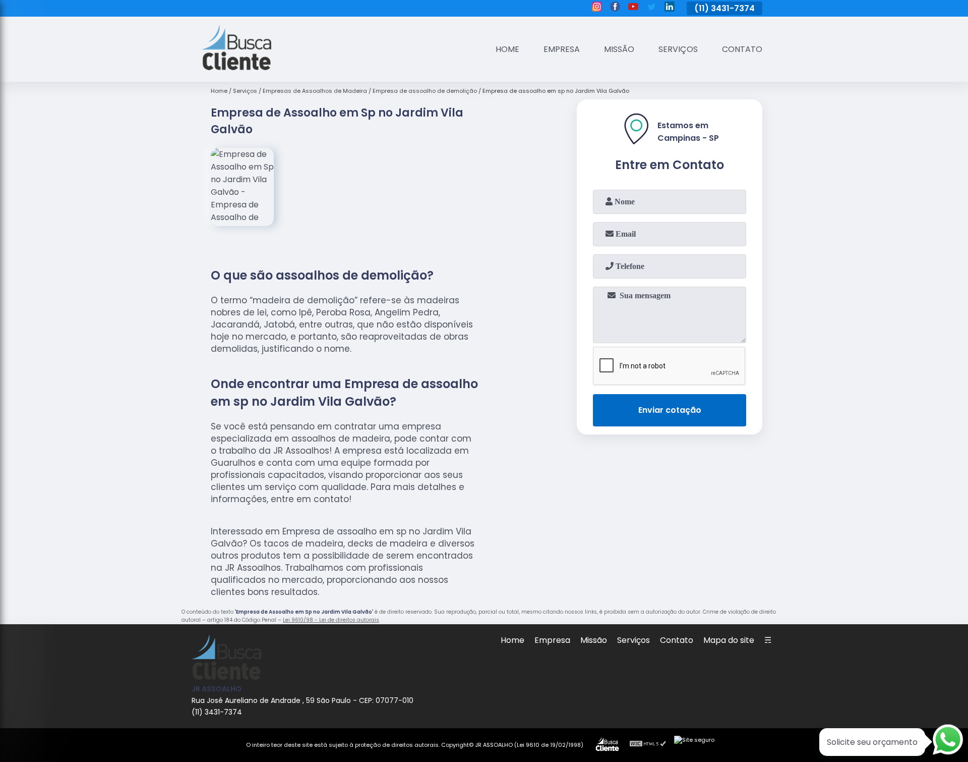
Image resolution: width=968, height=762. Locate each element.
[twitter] (651, 8)
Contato (742, 49)
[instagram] (597, 8)
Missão (619, 49)
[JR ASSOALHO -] (236, 67)
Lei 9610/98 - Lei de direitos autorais (331, 620)
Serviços (678, 49)
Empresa (561, 49)
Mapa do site (728, 640)
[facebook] (615, 8)
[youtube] (633, 8)
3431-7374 (733, 8)
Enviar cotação (669, 410)
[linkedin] (669, 8)
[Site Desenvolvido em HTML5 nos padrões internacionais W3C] (648, 744)
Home (507, 49)
